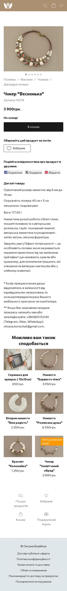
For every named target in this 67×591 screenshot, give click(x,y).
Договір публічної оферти (33, 553)
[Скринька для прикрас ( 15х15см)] (18, 359)
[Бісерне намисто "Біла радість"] (18, 403)
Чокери (43, 79)
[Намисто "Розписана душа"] (49, 403)
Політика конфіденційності (33, 559)
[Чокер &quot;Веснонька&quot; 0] (33, 48)
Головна (9, 79)
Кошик (20, 519)
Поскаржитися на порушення (33, 581)
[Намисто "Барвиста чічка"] (49, 359)
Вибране (46, 501)
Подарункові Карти (46, 522)
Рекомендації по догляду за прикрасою (33, 575)
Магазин (26, 79)
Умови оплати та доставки (33, 564)
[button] (8, 5)
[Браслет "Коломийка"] (18, 446)
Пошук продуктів (21, 503)
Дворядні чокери (16, 84)
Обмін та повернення (33, 570)
